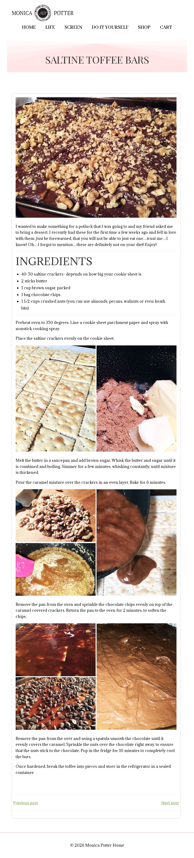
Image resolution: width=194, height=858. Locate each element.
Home (29, 27)
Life (50, 27)
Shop (144, 27)
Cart (166, 27)
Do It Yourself (110, 27)
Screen (73, 27)
